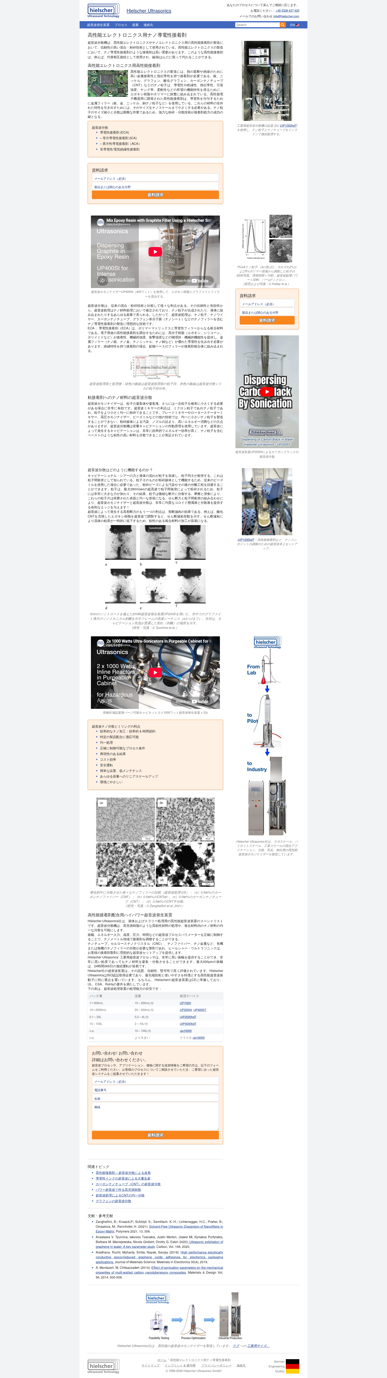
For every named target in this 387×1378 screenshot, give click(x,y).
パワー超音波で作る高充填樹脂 (118, 1189)
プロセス (120, 24)
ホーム (161, 1360)
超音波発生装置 (98, 24)
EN (292, 25)
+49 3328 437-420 (287, 10)
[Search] (283, 24)
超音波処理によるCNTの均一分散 (120, 1195)
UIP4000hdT (188, 1023)
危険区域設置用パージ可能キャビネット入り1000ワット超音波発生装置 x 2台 (155, 712)
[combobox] (257, 24)
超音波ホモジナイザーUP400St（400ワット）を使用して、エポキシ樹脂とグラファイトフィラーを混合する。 (155, 293)
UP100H (185, 1003)
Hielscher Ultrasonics (149, 10)
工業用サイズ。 (258, 1345)
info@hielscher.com (286, 16)
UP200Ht (186, 1010)
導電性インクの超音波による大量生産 (123, 1178)
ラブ (236, 1345)
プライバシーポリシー (216, 1365)
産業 (135, 24)
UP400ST (200, 1010)
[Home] (103, 9)
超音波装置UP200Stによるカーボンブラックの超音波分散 (267, 454)
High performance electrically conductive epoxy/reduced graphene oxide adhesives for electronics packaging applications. (159, 1257)
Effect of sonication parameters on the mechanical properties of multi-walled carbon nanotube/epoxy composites (159, 1270)
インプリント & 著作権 (180, 1365)
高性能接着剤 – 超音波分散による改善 (123, 1172)
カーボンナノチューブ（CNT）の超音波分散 (128, 1184)
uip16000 (186, 1031)
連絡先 (148, 24)
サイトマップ (150, 1365)
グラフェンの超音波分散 (113, 1201)
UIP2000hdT (188, 1017)
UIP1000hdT (288, 125)
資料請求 (155, 195)
